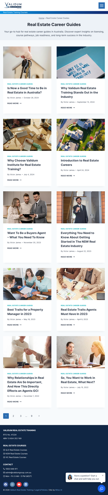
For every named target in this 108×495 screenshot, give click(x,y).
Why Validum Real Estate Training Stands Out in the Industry (79, 92)
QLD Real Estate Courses (16, 450)
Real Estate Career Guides (20, 84)
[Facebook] (5, 484)
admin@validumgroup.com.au (18, 472)
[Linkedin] (25, 484)
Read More (14, 103)
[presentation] (27, 62)
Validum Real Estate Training (21, 490)
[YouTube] (19, 484)
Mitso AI (58, 490)
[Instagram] (12, 484)
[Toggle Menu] (102, 5)
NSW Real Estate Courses (17, 453)
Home (41, 18)
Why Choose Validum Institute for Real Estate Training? (24, 165)
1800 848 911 (12, 469)
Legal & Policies (41, 490)
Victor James (15, 98)
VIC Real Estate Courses (16, 457)
